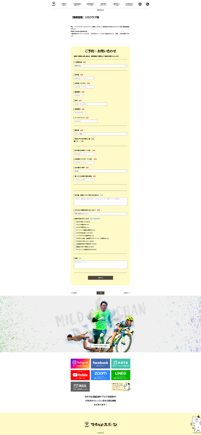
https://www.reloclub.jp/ (79, 31)
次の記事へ (126, 292)
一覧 (100, 292)
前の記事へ (75, 292)
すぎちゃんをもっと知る (100, 345)
